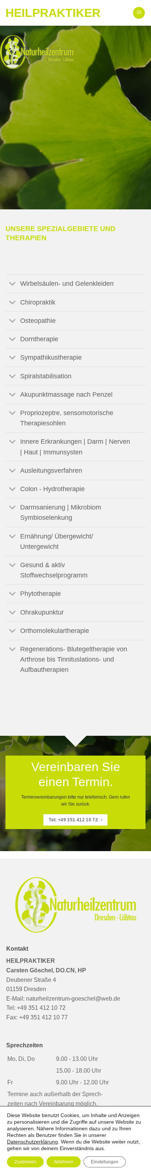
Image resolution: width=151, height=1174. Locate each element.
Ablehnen (63, 1161)
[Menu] (139, 13)
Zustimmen (25, 1161)
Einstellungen (104, 1161)
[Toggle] (12, 284)
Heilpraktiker (52, 13)
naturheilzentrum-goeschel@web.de (73, 998)
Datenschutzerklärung (32, 1142)
